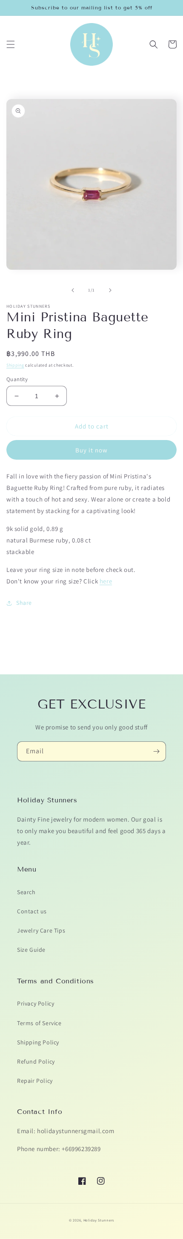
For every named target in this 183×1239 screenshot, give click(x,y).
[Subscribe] (156, 751)
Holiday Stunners (98, 1220)
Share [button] (24, 602)
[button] (10, 44)
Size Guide (31, 949)
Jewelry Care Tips (41, 930)
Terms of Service (39, 1023)
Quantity (17, 379)
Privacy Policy (35, 1003)
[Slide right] (110, 290)
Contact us (32, 911)
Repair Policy (35, 1080)
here (106, 581)
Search (26, 892)
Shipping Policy (38, 1042)
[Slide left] (72, 290)
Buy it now (91, 450)
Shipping (15, 365)
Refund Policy (36, 1061)
